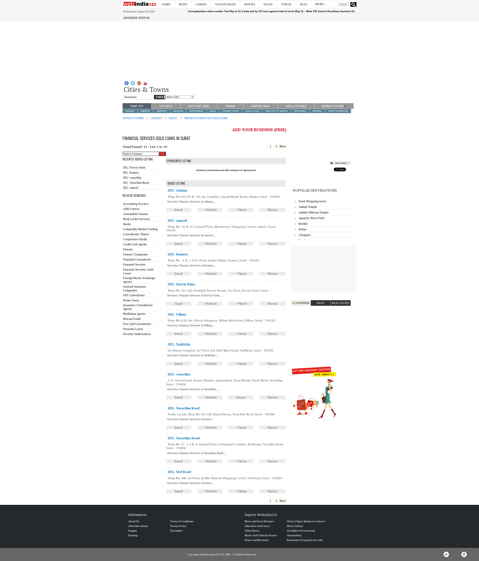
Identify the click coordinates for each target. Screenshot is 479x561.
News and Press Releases (259, 521)
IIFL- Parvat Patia (181, 284)
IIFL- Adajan (177, 190)
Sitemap (133, 535)
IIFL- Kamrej (177, 254)
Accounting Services (135, 204)
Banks (127, 224)
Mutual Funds (132, 319)
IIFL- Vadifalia (179, 344)
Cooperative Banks (135, 239)
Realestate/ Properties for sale (305, 540)
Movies (249, 4)
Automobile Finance (135, 214)
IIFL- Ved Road (179, 472)
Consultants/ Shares (136, 234)
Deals (268, 4)
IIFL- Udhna (177, 314)
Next (283, 146)
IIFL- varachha (179, 374)
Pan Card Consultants (137, 324)
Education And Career (257, 526)
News (183, 4)
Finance (128, 249)
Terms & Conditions (181, 521)
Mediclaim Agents (134, 314)
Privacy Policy (178, 526)
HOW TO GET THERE (198, 106)
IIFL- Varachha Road (184, 408)
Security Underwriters (137, 334)
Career (201, 4)
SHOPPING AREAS (260, 106)
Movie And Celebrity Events (261, 535)
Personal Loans (133, 329)
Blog (303, 4)
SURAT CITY (137, 106)
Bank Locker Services (136, 219)
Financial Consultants (137, 259)
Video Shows (252, 530)
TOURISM (230, 106)
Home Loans (131, 300)
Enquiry (132, 530)
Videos (286, 4)
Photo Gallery (295, 526)
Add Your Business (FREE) (259, 129)
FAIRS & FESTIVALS (296, 106)
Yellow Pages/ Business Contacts (306, 521)
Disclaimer (176, 530)
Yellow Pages (225, 4)
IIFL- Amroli (177, 220)
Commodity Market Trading (140, 229)
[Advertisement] (239, 49)
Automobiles (294, 535)
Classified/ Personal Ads (301, 530)
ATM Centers (131, 209)
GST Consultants (134, 295)
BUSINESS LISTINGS (333, 106)
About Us (133, 521)
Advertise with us (136, 18)
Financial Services (134, 264)
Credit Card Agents (135, 244)
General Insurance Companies (134, 288)
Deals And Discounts (257, 540)
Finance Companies (135, 254)
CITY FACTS (165, 106)
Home (166, 4)
